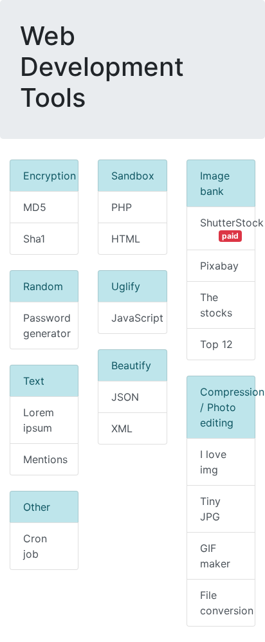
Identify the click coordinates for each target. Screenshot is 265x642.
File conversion (226, 603)
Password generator (47, 325)
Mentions (45, 459)
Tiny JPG (210, 509)
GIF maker (215, 556)
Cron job (35, 546)
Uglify (125, 286)
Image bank (215, 183)
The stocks (216, 305)
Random (43, 286)
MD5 (34, 207)
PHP (121, 207)
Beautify (131, 365)
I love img (213, 462)
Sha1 (34, 238)
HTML (125, 238)
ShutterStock (227, 228)
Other (36, 506)
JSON (125, 396)
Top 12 (216, 344)
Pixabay (219, 265)
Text (33, 380)
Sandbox (132, 175)
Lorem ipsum (38, 420)
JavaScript (137, 317)
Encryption (49, 175)
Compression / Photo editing (227, 407)
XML (121, 428)
